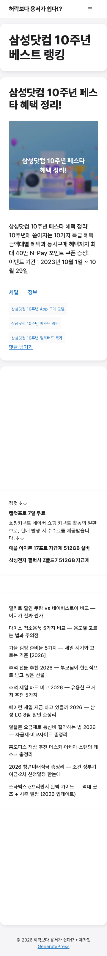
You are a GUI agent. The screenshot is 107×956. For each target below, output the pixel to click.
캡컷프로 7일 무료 (27, 513)
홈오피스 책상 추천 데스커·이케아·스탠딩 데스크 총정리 (53, 751)
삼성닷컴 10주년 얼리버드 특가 (36, 337)
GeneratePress (54, 946)
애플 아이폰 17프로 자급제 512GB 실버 (49, 548)
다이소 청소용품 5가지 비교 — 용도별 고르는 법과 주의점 (53, 632)
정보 (32, 292)
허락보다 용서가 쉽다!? (35, 8)
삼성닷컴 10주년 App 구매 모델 (37, 308)
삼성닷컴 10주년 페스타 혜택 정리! (53, 98)
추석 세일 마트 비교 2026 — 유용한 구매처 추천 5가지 (52, 691)
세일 (13, 292)
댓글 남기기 (21, 347)
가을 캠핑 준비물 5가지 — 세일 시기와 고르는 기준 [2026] (52, 652)
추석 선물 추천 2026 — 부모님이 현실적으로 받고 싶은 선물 (53, 671)
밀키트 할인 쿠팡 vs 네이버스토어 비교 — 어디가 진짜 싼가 (52, 612)
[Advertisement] (53, 428)
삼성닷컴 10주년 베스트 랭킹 (35, 323)
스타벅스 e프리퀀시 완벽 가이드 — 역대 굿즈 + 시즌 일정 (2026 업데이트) (53, 790)
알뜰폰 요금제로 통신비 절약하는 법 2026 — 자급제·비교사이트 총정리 (52, 731)
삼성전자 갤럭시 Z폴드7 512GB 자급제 (49, 560)
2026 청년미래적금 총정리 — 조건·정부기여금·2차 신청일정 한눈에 (52, 771)
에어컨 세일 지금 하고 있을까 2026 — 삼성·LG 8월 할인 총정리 (52, 711)
